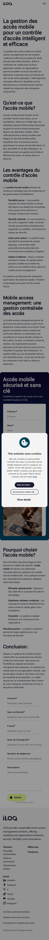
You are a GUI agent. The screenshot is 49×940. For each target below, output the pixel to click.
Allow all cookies (23, 485)
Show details (24, 499)
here (35, 476)
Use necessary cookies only (23, 492)
